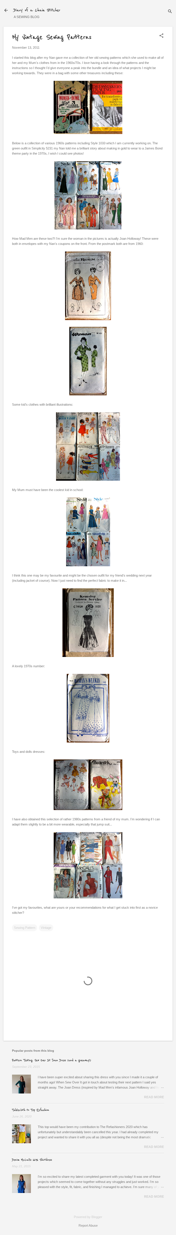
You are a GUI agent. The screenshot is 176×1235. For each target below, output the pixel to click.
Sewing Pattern (24, 927)
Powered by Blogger (88, 1217)
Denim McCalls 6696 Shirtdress (32, 1160)
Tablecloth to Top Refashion (30, 1110)
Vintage (46, 927)
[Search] (170, 11)
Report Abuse (88, 1225)
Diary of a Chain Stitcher (37, 10)
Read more (154, 1097)
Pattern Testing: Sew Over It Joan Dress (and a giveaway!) (51, 1060)
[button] (161, 36)
